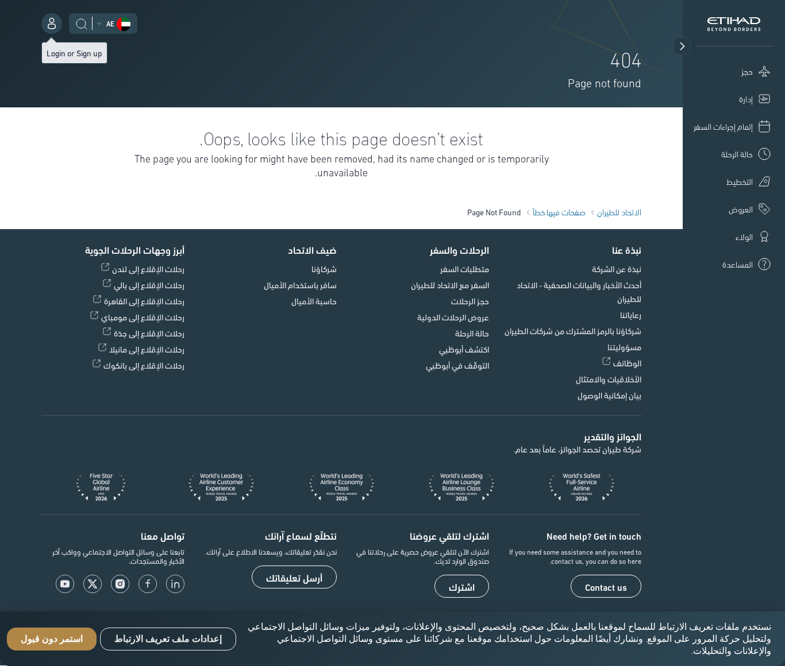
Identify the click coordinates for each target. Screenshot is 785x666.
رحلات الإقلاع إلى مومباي (142, 316)
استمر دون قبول (52, 639)
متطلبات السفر (464, 268)
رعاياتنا (630, 314)
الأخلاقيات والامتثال (608, 378)
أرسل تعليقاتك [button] (294, 577)
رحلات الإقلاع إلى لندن (148, 268)
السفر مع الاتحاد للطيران (450, 284)
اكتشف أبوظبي (464, 349)
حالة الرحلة (472, 333)
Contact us (606, 586)
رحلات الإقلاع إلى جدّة (149, 333)
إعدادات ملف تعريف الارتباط (168, 639)
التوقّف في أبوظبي (457, 365)
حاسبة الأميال (314, 300)
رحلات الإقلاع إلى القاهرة (144, 300)
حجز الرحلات (470, 300)
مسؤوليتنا (624, 346)
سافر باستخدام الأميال (300, 284)
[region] (392, 638)
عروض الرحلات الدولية (453, 316)
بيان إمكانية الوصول (609, 395)
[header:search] (81, 22)
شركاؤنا (324, 268)
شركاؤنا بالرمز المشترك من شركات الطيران (573, 330)
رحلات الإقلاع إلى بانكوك (143, 365)
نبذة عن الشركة (616, 268)
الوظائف (627, 362)
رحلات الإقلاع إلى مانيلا (146, 349)
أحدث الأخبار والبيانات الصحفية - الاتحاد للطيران (579, 291)
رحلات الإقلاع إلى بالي (149, 284)
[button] (682, 46)
